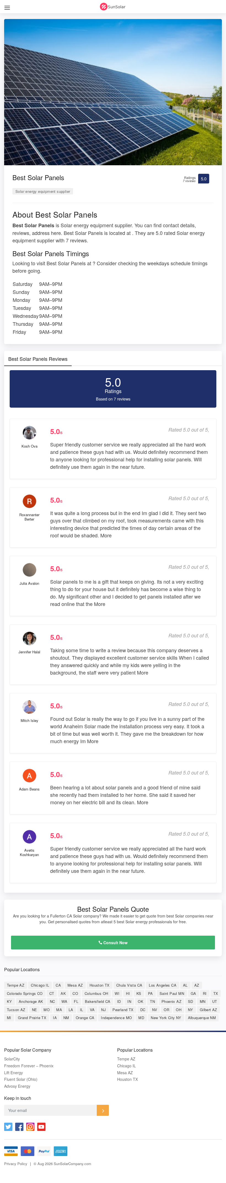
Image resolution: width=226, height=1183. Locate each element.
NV (154, 1009)
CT (51, 993)
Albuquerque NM (202, 1017)
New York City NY (166, 1017)
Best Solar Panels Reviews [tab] (38, 358)
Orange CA (85, 1017)
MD (141, 1017)
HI (128, 993)
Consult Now (115, 942)
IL (81, 1009)
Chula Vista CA (129, 985)
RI (205, 993)
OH (178, 1009)
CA (58, 985)
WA (64, 1001)
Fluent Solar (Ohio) (20, 1079)
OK (140, 1001)
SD (190, 1001)
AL (185, 985)
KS (138, 993)
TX (215, 993)
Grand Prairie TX (32, 1017)
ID (119, 1001)
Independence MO (116, 1017)
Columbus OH (96, 993)
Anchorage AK (31, 1001)
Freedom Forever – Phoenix (28, 1065)
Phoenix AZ (171, 1001)
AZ (196, 985)
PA (150, 993)
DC (143, 1009)
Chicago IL (40, 985)
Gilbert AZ (208, 1009)
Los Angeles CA (162, 985)
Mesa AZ (75, 985)
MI (9, 1017)
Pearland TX (122, 1009)
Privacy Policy (15, 1163)
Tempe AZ (15, 985)
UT (214, 1001)
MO (47, 1009)
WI (117, 993)
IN (129, 1001)
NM (66, 1017)
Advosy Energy (17, 1086)
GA (193, 993)
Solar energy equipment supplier (42, 191)
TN (152, 1001)
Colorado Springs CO (25, 993)
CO (75, 993)
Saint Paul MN (172, 993)
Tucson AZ (16, 1009)
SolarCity (12, 1059)
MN (203, 1001)
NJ (103, 1009)
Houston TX (100, 985)
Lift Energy (13, 1072)
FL (76, 1001)
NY (190, 1009)
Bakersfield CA (98, 1001)
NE (34, 1009)
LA (71, 1009)
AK (63, 993)
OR (166, 1009)
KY (9, 1001)
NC (52, 1001)
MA (59, 1009)
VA (92, 1009)
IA (55, 1017)
